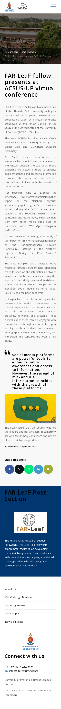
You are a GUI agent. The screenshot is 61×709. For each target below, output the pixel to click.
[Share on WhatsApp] (29, 469)
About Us (10, 589)
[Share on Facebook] (9, 469)
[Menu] (51, 6)
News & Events (14, 621)
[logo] (25, 6)
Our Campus (12, 613)
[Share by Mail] (48, 469)
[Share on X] (19, 469)
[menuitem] (43, 6)
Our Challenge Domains (18, 597)
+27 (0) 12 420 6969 (21, 667)
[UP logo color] (30, 641)
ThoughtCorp (11, 695)
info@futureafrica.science (23, 670)
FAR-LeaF (23, 544)
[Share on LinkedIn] (38, 469)
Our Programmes (15, 605)
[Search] (43, 6)
